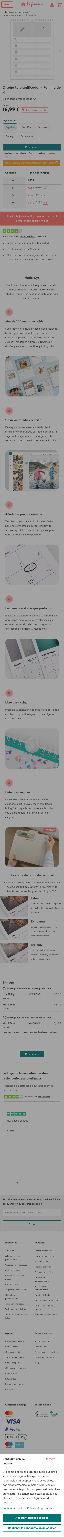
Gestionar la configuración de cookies (32, 1528)
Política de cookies (14, 1508)
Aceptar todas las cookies (32, 1517)
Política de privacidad (40, 1508)
